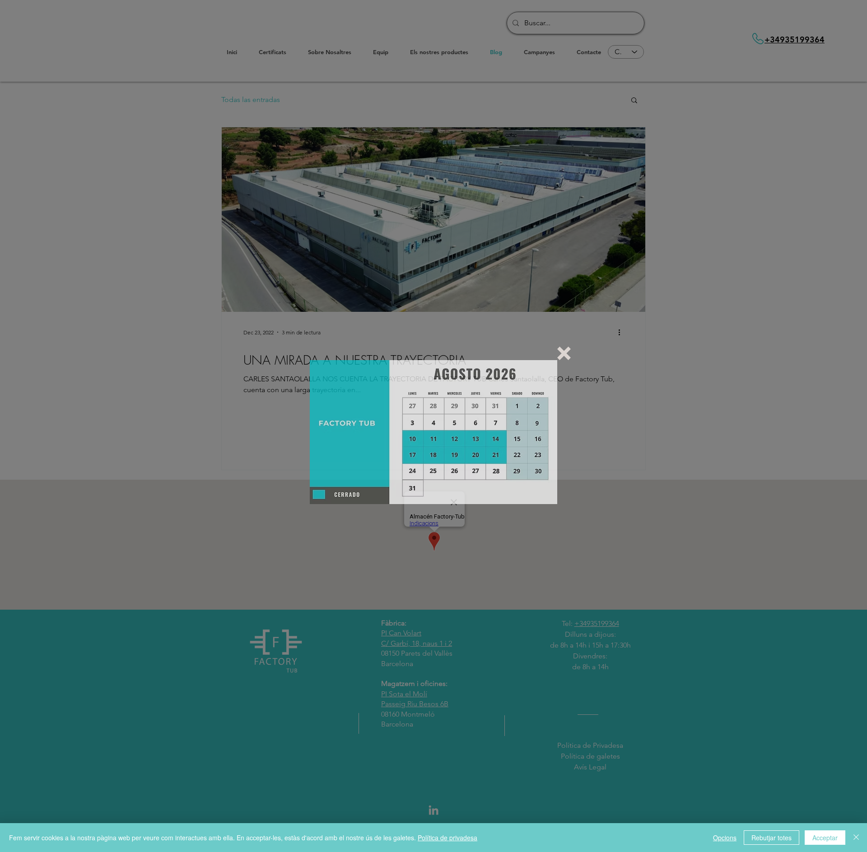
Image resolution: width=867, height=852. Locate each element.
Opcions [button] (724, 837)
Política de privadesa (447, 837)
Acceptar (825, 837)
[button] (564, 353)
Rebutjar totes (771, 837)
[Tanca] (856, 837)
